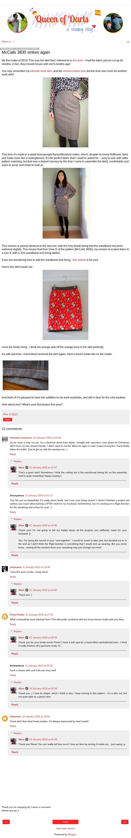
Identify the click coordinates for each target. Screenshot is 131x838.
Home (65, 822)
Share (7, 419)
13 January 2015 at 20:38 (43, 739)
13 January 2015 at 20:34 (43, 637)
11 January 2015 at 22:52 (39, 665)
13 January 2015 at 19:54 (36, 716)
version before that (74, 71)
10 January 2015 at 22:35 (47, 437)
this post (78, 60)
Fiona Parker (17, 614)
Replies (18, 461)
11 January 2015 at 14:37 (43, 467)
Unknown (15, 716)
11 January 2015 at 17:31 (39, 614)
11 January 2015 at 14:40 (43, 590)
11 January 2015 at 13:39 (36, 567)
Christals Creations (21, 437)
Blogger (72, 834)
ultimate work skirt (41, 71)
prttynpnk (15, 567)
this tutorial (79, 259)
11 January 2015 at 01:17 (39, 495)
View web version (65, 828)
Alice (21, 467)
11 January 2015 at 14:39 (43, 525)
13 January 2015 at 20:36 (43, 688)
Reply (13, 454)
